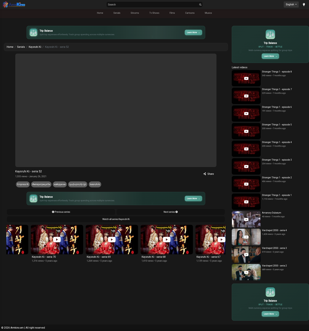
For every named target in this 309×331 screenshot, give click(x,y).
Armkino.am (16, 327)
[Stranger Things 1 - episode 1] (246, 202)
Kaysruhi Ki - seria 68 (130, 256)
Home (100, 13)
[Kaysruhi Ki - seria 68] (143, 239)
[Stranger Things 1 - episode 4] (246, 149)
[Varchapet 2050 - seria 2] (246, 272)
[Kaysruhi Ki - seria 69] (88, 239)
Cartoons (190, 13)
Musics (208, 13)
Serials (116, 13)
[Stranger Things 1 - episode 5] (246, 131)
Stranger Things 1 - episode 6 (277, 107)
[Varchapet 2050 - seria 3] (246, 254)
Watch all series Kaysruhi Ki (116, 219)
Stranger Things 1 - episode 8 (277, 71)
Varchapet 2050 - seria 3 (274, 248)
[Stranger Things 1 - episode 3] (246, 166)
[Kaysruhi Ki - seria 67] (198, 239)
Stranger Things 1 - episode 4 (277, 142)
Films (172, 13)
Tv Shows (154, 13)
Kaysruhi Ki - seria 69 (75, 256)
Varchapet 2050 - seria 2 (274, 265)
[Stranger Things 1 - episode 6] (246, 113)
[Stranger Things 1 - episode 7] (246, 96)
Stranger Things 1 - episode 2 (277, 177)
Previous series (62, 212)
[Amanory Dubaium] (246, 219)
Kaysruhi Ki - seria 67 (185, 256)
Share (210, 173)
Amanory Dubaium (271, 212)
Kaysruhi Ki (35, 46)
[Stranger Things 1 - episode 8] (246, 78)
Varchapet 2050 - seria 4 (274, 230)
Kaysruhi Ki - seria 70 (21, 256)
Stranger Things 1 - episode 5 (277, 124)
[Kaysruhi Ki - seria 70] (34, 239)
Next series (169, 212)
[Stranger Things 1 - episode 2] (246, 184)
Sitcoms (135, 13)
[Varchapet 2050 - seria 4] (246, 237)
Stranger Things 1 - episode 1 (277, 195)
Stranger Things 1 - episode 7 (277, 89)
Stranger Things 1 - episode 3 (277, 159)
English (290, 4)
